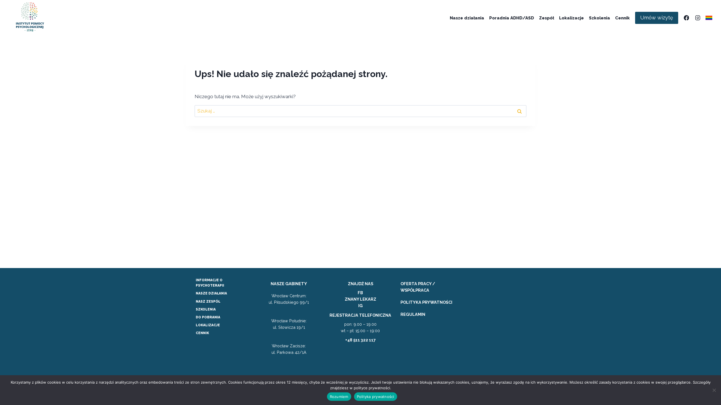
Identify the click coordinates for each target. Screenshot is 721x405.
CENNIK (202, 333)
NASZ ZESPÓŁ (208, 301)
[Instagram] (697, 18)
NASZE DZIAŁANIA (211, 293)
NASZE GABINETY (289, 283)
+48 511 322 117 (360, 340)
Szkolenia (599, 18)
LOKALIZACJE (208, 325)
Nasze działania (467, 18)
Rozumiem (339, 396)
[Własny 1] (709, 18)
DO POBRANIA (208, 317)
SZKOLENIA (206, 309)
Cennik (622, 18)
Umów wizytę (656, 18)
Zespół (546, 18)
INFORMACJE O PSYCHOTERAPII (210, 282)
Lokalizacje (571, 18)
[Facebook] (686, 18)
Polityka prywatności (375, 396)
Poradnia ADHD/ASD (511, 18)
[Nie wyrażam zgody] (714, 390)
